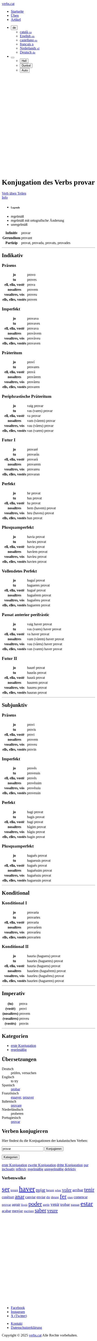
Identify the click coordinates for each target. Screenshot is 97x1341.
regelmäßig (19, 1050)
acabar (6, 1211)
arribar (77, 1190)
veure (52, 1210)
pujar (40, 1189)
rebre (58, 1190)
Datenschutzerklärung (26, 1327)
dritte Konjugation (70, 1165)
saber (40, 1210)
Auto (25, 70)
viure (70, 1197)
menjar (17, 1211)
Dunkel (26, 65)
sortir (46, 1204)
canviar (30, 1197)
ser (6, 1189)
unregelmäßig (54, 1169)
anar (19, 1196)
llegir (24, 1204)
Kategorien (11, 1157)
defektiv (70, 1169)
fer (63, 1196)
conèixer (8, 1197)
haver (27, 1189)
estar (87, 1203)
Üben (15, 15)
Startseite (17, 11)
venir (55, 1204)
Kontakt (16, 1323)
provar (15, 1122)
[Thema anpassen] (12, 57)
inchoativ (8, 1169)
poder (35, 1204)
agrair (16, 1204)
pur (86, 1165)
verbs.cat (8, 4)
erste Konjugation (23, 1046)
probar (15, 1089)
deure (55, 1197)
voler (67, 1189)
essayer (16, 1097)
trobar (65, 1204)
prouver (28, 1097)
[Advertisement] (48, 124)
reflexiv (21, 1169)
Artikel (16, 19)
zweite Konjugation (42, 1165)
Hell (24, 61)
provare (16, 1105)
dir (48, 1197)
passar (75, 1204)
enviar (41, 1197)
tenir (89, 1189)
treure (14, 1190)
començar (81, 1197)
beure (50, 1190)
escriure (29, 1211)
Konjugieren (54, 1148)
